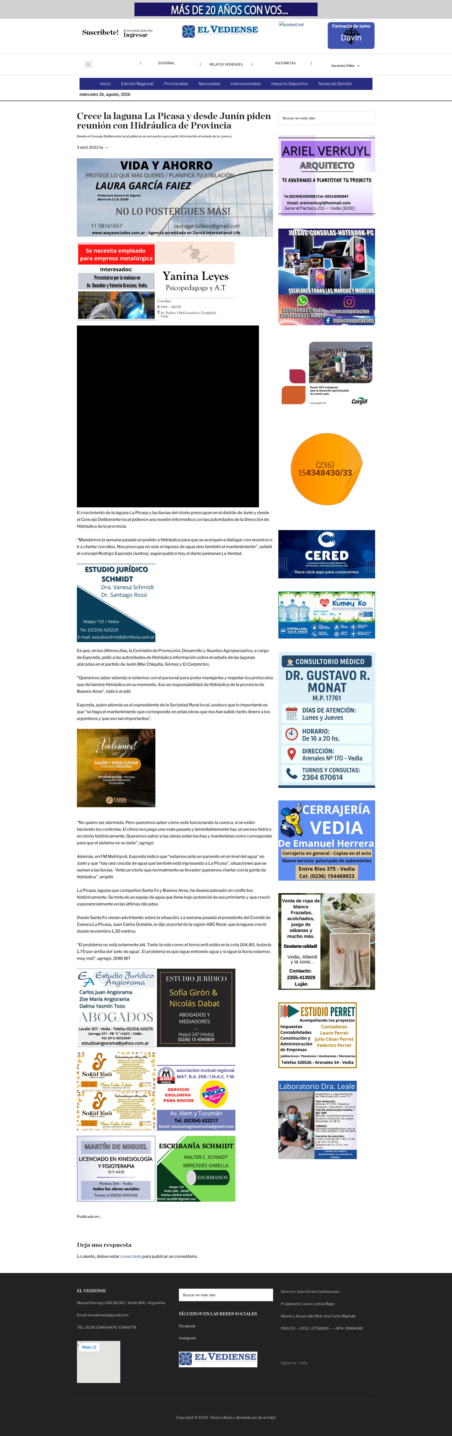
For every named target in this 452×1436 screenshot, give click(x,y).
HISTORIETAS (285, 63)
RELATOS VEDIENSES (226, 64)
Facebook (187, 1326)
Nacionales (209, 83)
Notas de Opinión (335, 83)
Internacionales (246, 83)
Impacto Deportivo (289, 83)
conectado (131, 1256)
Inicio (105, 83)
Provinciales (176, 83)
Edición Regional (137, 83)
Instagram (187, 1338)
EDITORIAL (166, 63)
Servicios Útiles (343, 66)
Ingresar (135, 35)
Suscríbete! (100, 32)
